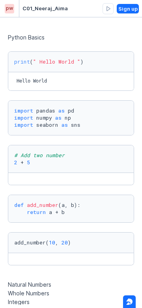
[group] (108, 8)
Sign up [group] (128, 9)
